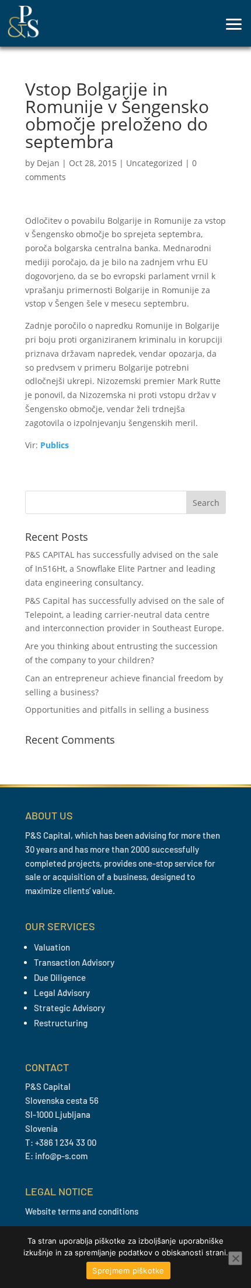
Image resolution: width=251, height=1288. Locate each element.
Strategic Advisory (69, 1007)
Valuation (52, 947)
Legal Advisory (62, 992)
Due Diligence (60, 977)
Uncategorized (154, 162)
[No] (235, 1258)
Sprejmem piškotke (128, 1270)
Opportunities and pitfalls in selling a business (117, 709)
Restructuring (61, 1023)
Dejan (48, 162)
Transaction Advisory (74, 962)
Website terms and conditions (81, 1211)
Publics (54, 445)
